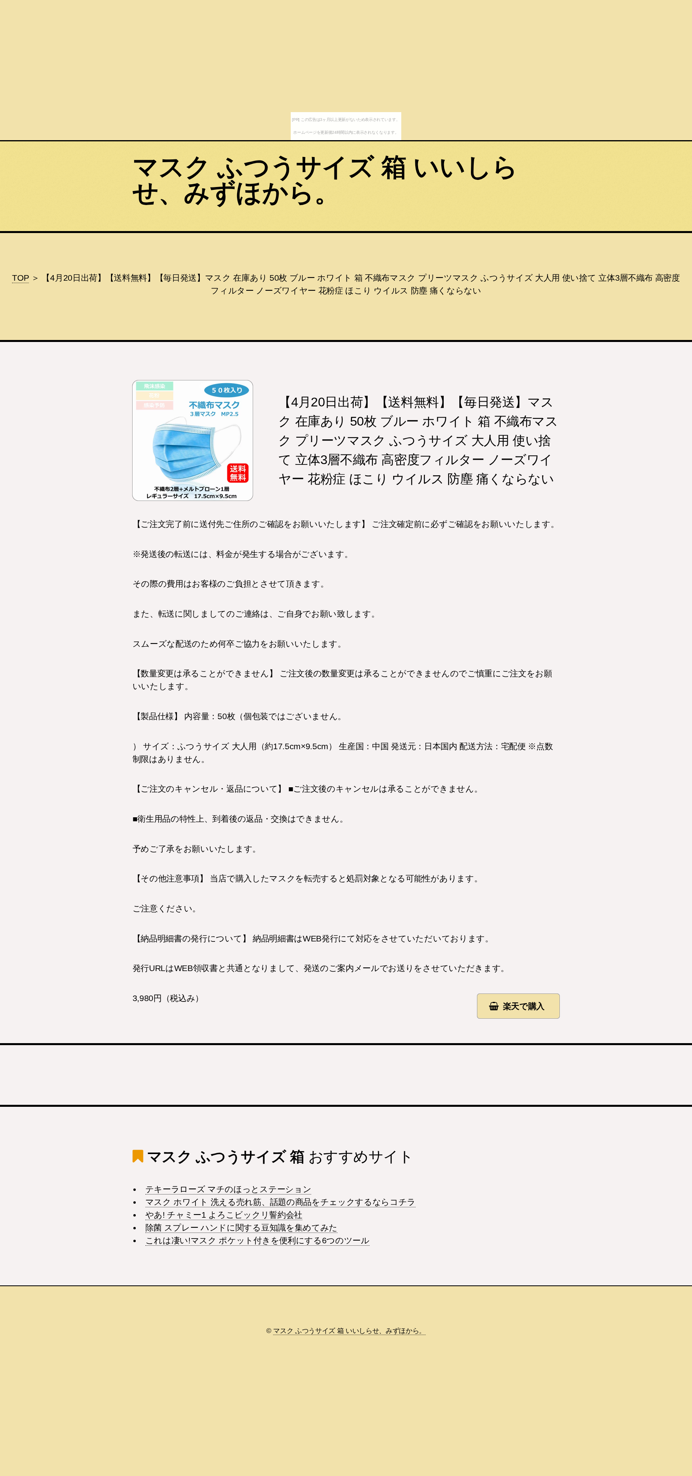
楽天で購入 (524, 1006)
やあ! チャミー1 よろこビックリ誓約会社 (223, 1215)
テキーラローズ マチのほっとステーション (228, 1189)
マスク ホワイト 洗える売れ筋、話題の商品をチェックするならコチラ (280, 1202)
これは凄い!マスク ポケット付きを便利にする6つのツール (257, 1240)
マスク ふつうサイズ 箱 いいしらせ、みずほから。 (325, 180)
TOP (20, 278)
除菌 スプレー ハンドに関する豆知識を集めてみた (241, 1228)
